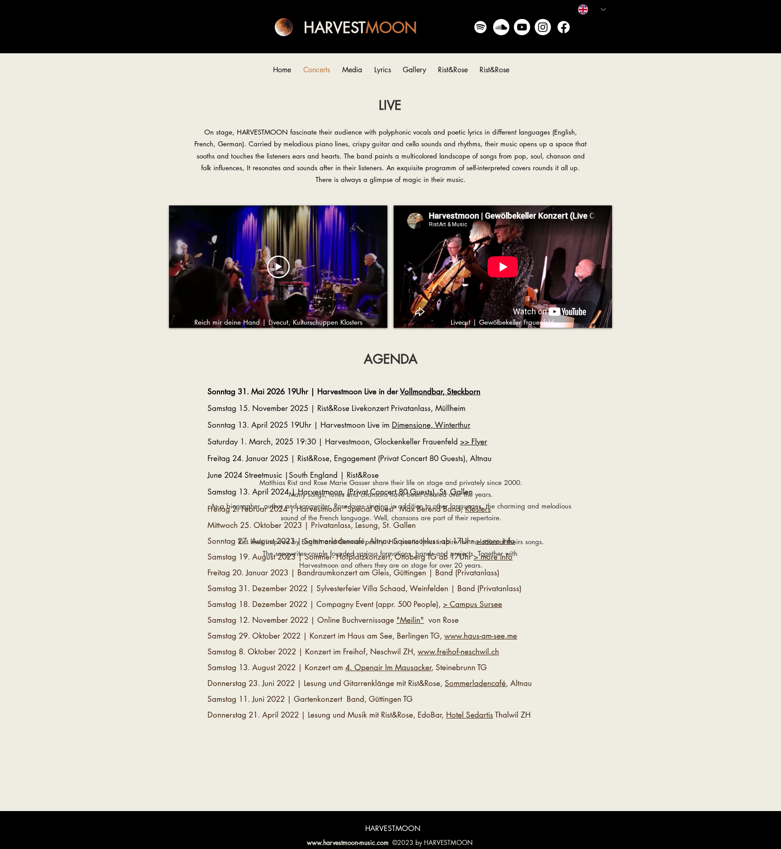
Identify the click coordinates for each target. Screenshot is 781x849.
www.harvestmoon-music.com (348, 842)
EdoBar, (437, 715)
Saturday (223, 442)
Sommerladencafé (475, 683)
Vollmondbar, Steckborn (440, 392)
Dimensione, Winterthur (431, 425)
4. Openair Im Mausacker (388, 667)
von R (437, 620)
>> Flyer (473, 442)
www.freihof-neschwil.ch (458, 652)
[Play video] (278, 267)
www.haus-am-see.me (480, 636)
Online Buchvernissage (370, 620)
